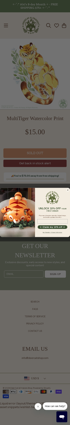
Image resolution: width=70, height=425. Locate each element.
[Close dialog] (67, 190)
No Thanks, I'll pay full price (52, 232)
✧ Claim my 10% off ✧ (52, 227)
